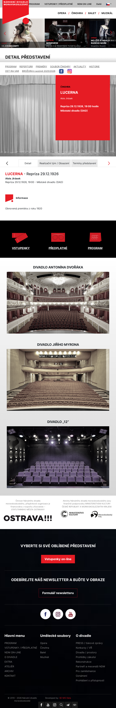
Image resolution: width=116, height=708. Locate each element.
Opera (43, 643)
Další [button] (99, 4)
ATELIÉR (9, 666)
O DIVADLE (11, 657)
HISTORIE (94, 66)
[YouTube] (48, 705)
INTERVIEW (7, 43)
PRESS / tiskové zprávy (89, 643)
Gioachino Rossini (53, 46)
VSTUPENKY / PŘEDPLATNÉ (21, 647)
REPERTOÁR (26, 66)
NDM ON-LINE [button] (84, 4)
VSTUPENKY (21, 248)
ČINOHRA (77, 13)
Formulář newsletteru (58, 593)
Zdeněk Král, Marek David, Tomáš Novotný (19, 46)
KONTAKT (10, 675)
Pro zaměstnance (86, 671)
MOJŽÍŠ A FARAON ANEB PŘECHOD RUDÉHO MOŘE (64, 41)
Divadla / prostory (86, 652)
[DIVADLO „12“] (58, 457)
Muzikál (44, 657)
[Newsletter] (68, 705)
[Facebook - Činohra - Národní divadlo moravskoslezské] (61, 71)
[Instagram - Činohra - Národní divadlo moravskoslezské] (69, 71)
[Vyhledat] (61, 705)
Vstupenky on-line (58, 559)
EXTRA (8, 661)
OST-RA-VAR (12, 71)
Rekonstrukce (83, 661)
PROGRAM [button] (34, 4)
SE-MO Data (65, 698)
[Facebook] (41, 705)
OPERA (62, 13)
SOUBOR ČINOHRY (60, 66)
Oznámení (81, 675)
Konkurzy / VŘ (84, 647)
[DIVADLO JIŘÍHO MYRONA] (58, 380)
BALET (92, 13)
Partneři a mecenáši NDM (90, 666)
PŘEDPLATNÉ (58, 248)
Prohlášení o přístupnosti (90, 680)
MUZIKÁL (107, 13)
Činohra (44, 647)
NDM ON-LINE (13, 652)
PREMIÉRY (41, 66)
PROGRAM (10, 66)
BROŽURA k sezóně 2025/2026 (38, 71)
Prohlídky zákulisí (86, 657)
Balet (43, 652)
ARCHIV (9, 671)
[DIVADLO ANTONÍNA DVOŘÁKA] (58, 303)
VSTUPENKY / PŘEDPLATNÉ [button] (58, 4)
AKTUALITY (80, 66)
